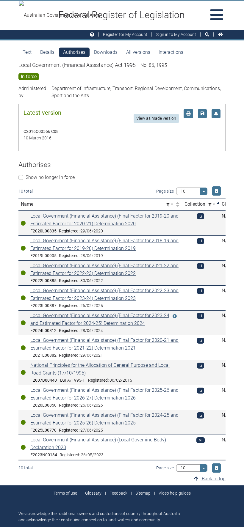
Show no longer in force (50, 177)
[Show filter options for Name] (169, 204)
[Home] (220, 35)
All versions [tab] (138, 52)
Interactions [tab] (171, 52)
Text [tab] (27, 52)
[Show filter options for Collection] (211, 204)
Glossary (93, 493)
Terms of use (65, 493)
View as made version (156, 118)
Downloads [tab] (106, 52)
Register (125, 34)
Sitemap (143, 493)
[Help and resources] (92, 35)
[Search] (207, 35)
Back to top (213, 479)
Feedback (118, 493)
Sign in (176, 34)
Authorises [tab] (74, 52)
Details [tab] (47, 52)
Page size (165, 191)
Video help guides (175, 493)
